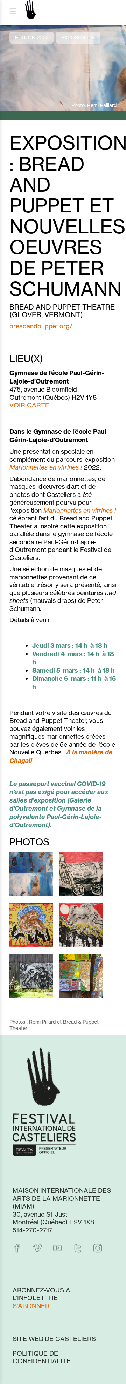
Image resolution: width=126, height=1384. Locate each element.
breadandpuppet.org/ (40, 326)
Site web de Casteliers (54, 1339)
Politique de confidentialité (42, 1357)
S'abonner (31, 1306)
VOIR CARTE (29, 405)
